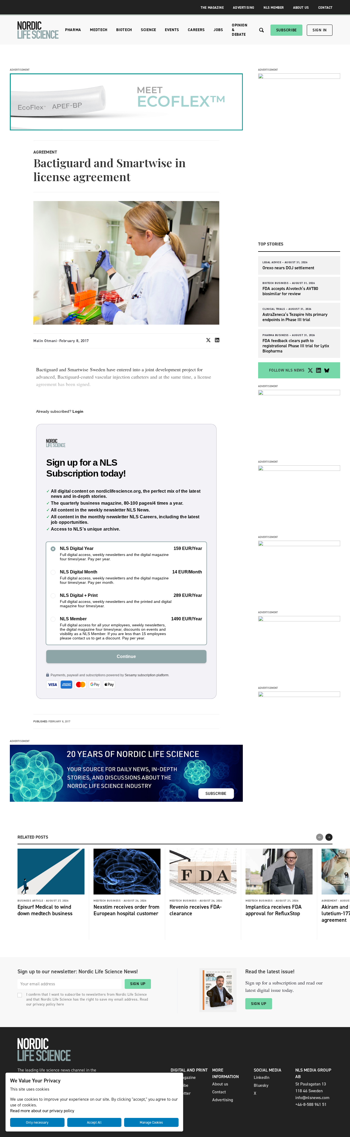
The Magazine (212, 7)
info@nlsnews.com (312, 1097)
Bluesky (261, 1085)
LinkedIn (261, 1077)
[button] (328, 837)
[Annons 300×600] (299, 77)
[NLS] (38, 30)
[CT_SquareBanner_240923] (299, 620)
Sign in (320, 30)
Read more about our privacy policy (42, 1111)
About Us (301, 7)
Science (148, 29)
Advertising (243, 7)
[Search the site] (261, 30)
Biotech (124, 29)
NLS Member (274, 7)
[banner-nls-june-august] (126, 800)
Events (172, 29)
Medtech (98, 29)
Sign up (137, 983)
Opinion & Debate (239, 30)
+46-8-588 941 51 (310, 1104)
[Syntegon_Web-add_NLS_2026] (299, 394)
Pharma (73, 29)
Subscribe (286, 30)
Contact (325, 7)
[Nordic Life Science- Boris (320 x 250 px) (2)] (299, 544)
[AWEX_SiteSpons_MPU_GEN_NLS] (299, 469)
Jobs (218, 29)
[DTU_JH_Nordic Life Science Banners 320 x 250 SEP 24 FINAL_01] (299, 695)
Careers (196, 29)
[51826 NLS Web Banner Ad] (126, 129)
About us (220, 1084)
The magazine (183, 1077)
